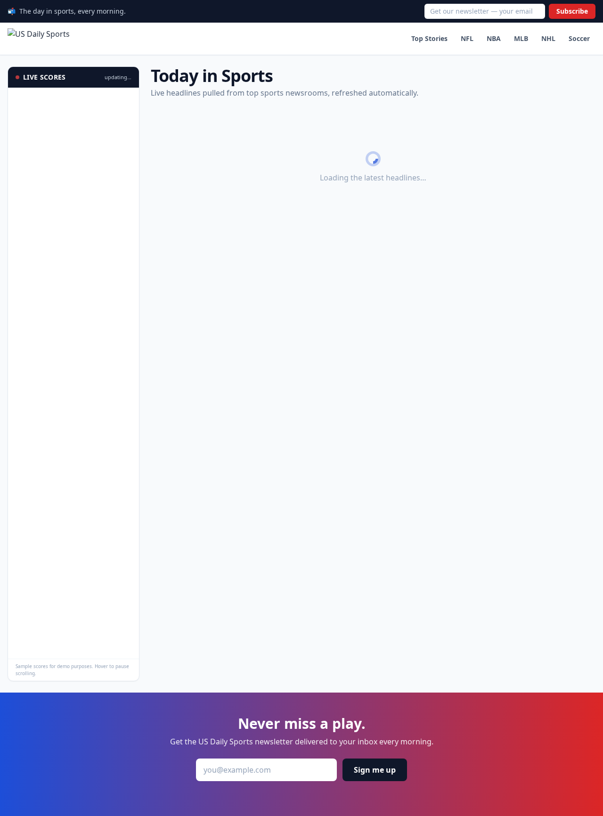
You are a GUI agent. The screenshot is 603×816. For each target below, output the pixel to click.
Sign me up (375, 770)
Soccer (579, 38)
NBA (494, 38)
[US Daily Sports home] (39, 38)
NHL (548, 38)
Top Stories (429, 38)
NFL (467, 38)
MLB (521, 38)
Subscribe (572, 11)
